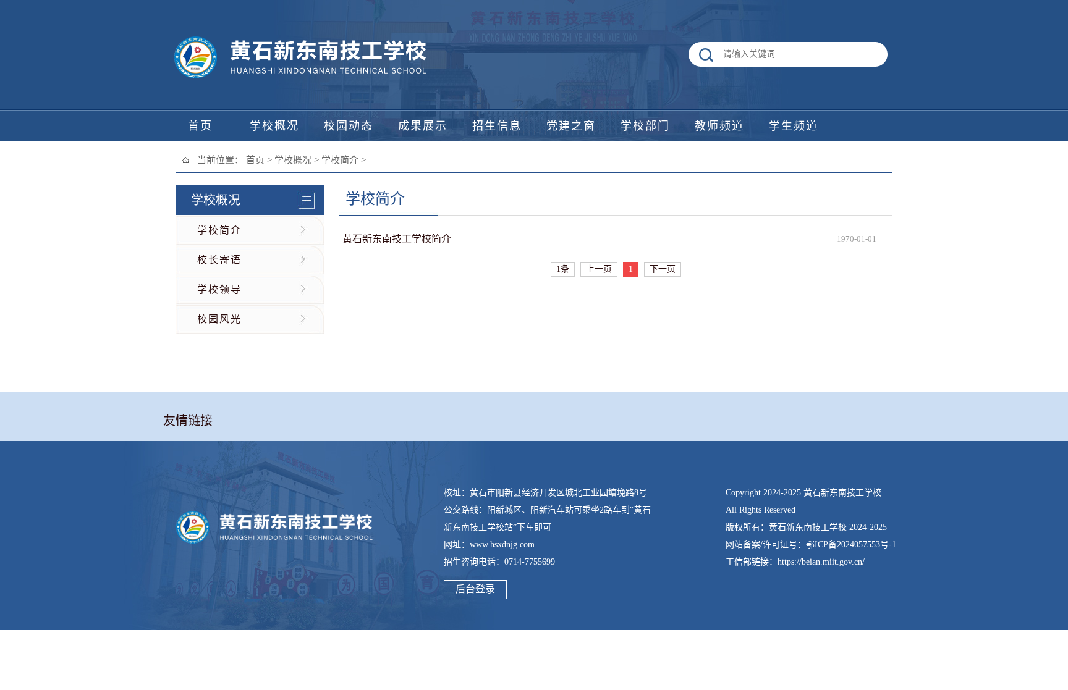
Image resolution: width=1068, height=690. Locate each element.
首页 (255, 160)
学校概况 (293, 160)
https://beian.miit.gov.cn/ (821, 561)
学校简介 (339, 160)
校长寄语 (219, 260)
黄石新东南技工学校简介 (396, 239)
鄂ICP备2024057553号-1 (851, 544)
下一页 (663, 269)
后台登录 (475, 589)
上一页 (599, 269)
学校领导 (219, 289)
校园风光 (219, 319)
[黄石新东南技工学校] (302, 78)
